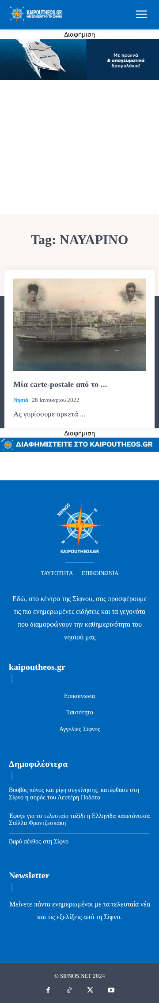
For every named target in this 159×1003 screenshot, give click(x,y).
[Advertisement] (79, 148)
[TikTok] (69, 990)
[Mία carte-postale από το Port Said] (79, 325)
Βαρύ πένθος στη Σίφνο (38, 841)
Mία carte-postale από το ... (60, 384)
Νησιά (20, 400)
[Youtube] (111, 990)
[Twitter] (90, 990)
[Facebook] (48, 990)
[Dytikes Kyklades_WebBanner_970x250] (79, 77)
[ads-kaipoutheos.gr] (79, 449)
